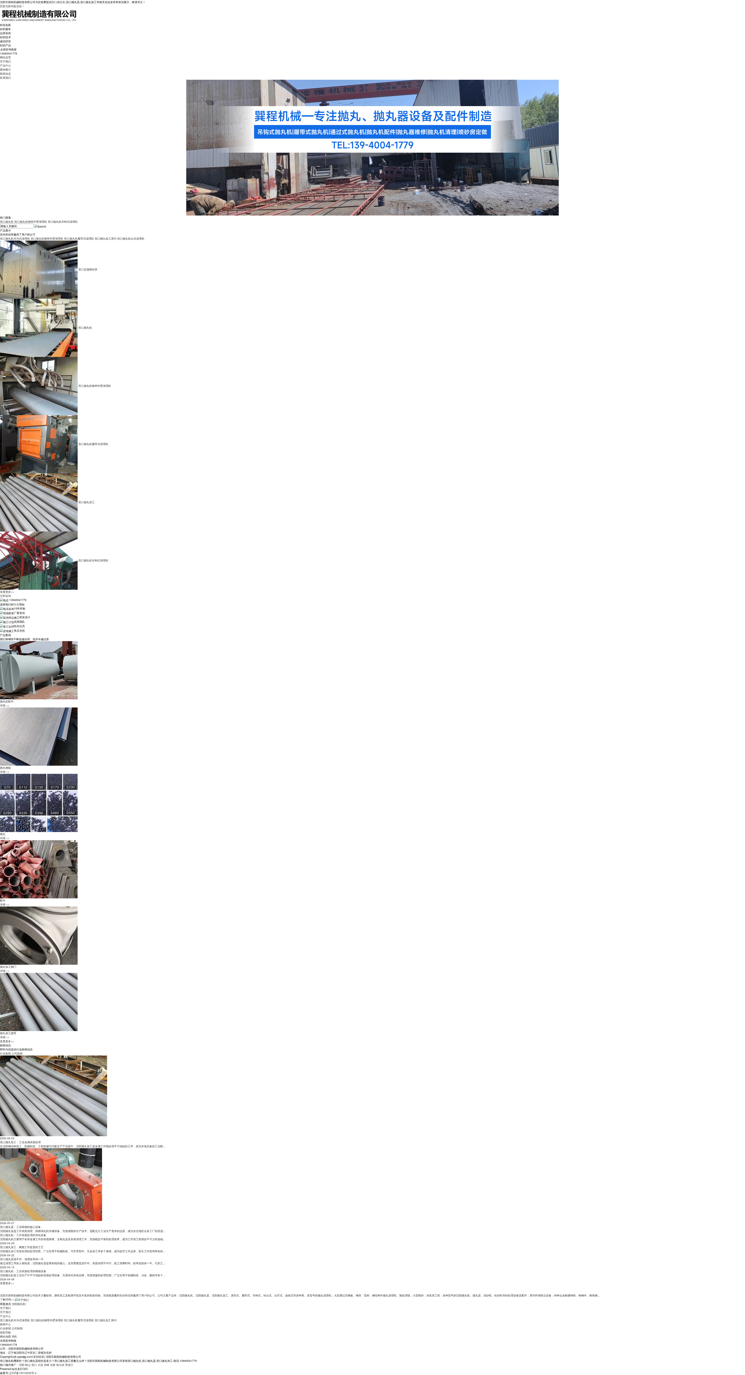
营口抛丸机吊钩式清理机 (63, 221)
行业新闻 (5, 1053)
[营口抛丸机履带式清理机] (39, 444)
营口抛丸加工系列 (105, 238)
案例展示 (5, 69)
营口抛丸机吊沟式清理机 (15, 238)
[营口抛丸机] (39, 327)
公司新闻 (17, 1053)
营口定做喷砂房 (87, 269)
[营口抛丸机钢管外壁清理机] (39, 386)
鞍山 (28, 1365)
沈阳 (21, 1365)
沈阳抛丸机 (18, 1304)
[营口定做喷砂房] (39, 269)
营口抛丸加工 (86, 502)
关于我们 (5, 61)
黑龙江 (69, 1365)
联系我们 (5, 78)
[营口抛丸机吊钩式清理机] (39, 560)
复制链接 (38, 1357)
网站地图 (5, 1336)
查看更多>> (7, 592)
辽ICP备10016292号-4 (22, 1373)
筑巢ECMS (21, 1369)
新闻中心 (5, 1324)
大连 (40, 1365)
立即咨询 (5, 596)
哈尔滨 (60, 1365)
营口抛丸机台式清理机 (130, 238)
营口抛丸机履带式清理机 (79, 238)
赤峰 (46, 1365)
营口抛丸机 (58, 2)
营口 (34, 1365)
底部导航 (5, 1332)
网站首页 (5, 57)
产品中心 (5, 65)
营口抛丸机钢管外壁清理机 (30, 221)
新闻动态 (5, 73)
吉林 (52, 1365)
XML (14, 1336)
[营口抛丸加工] (39, 502)
